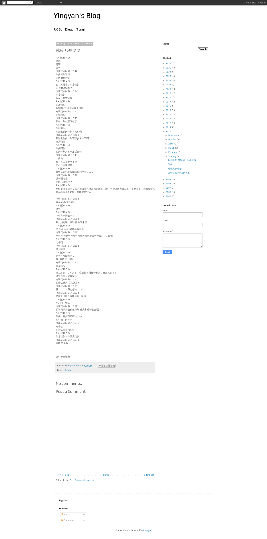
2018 (168, 97)
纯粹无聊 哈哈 (175, 168)
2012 (168, 123)
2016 (168, 106)
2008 (168, 183)
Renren (68, 370)
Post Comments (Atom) (82, 480)
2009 (168, 179)
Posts (66, 514)
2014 (168, 114)
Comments (69, 520)
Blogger (147, 530)
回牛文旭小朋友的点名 (179, 173)
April (170, 143)
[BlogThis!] (103, 366)
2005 (168, 196)
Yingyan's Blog (77, 15)
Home (106, 475)
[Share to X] (107, 366)
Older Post (148, 475)
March (171, 148)
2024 (168, 72)
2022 (168, 80)
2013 (168, 118)
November (173, 135)
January (172, 156)
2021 (168, 84)
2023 (168, 76)
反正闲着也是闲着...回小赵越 (182, 160)
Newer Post (63, 475)
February (173, 152)
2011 (168, 127)
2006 (168, 192)
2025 (168, 68)
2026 (168, 63)
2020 (168, 89)
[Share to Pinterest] (114, 366)
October (172, 139)
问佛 (170, 164)
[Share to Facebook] (110, 366)
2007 (168, 188)
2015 (168, 110)
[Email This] (100, 366)
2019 (168, 93)
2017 (168, 101)
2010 (168, 131)
